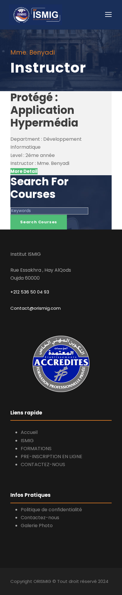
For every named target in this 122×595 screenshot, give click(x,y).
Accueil (29, 432)
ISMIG (27, 440)
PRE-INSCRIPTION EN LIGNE (51, 456)
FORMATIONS (36, 448)
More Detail (24, 171)
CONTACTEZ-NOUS (43, 464)
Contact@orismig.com (35, 308)
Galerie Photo (37, 525)
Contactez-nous (40, 517)
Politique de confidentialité (51, 509)
